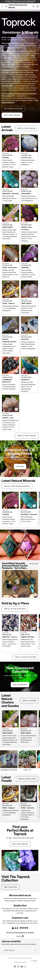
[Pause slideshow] (14, 475)
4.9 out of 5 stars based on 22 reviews (20, 932)
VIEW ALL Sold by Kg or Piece (14, 609)
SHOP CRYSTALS (20, 468)
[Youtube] (22, 966)
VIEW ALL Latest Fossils (27, 779)
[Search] (6, 6)
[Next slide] (37, 458)
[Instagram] (18, 966)
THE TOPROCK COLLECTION (13, 108)
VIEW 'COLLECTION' (10, 887)
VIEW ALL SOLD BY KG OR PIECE (25, 657)
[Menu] (2, 6)
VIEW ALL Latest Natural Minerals (17, 486)
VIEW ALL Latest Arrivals (26, 128)
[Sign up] (35, 950)
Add (17, 506)
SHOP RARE (20, 685)
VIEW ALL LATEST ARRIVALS (26, 435)
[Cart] (38, 6)
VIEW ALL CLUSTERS (29, 700)
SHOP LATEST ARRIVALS (12, 115)
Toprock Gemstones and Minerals (22, 958)
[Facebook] (15, 966)
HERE (18, 81)
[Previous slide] (3, 458)
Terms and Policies (20, 962)
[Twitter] (25, 966)
